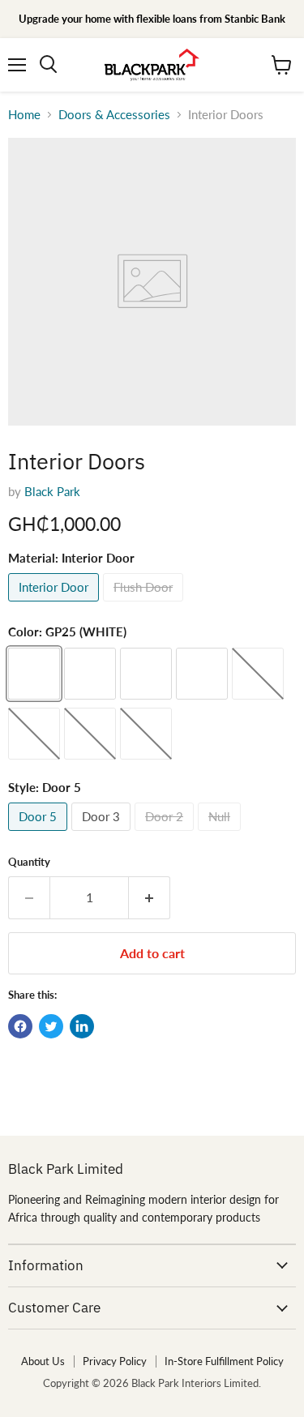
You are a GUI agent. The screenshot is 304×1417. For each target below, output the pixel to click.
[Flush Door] (145, 604)
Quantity (29, 862)
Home (24, 115)
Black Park (52, 491)
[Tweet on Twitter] (51, 1026)
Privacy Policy (115, 1361)
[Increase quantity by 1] (149, 897)
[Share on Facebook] (20, 1026)
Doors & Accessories (114, 115)
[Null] (221, 834)
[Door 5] (39, 834)
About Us (43, 1361)
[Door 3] (103, 834)
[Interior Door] (55, 604)
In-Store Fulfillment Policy (224, 1361)
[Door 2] (166, 834)
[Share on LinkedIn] (82, 1026)
